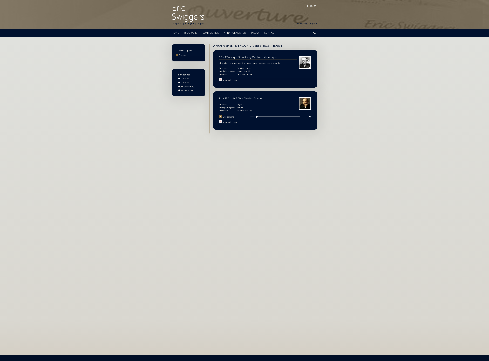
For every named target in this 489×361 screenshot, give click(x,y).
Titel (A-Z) (184, 78)
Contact (270, 33)
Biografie (190, 33)
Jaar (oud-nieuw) (187, 86)
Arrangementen (235, 33)
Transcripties (185, 50)
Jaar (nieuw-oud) (187, 90)
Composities (210, 33)
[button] (220, 116)
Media (255, 33)
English (313, 23)
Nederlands (302, 23)
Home (175, 33)
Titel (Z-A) (184, 82)
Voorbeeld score (230, 80)
